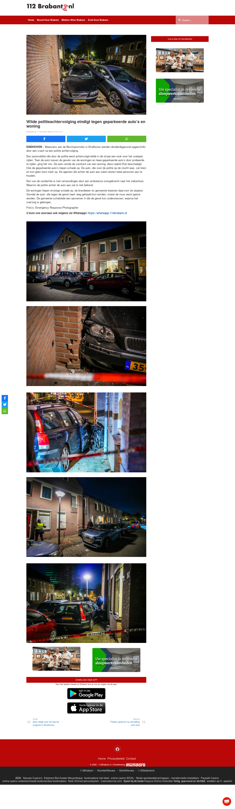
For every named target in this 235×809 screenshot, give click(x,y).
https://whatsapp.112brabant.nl (107, 213)
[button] (227, 801)
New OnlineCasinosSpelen (83, 781)
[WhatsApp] (126, 139)
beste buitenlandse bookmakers (48, 781)
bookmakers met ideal (96, 778)
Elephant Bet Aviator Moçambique (63, 778)
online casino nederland (16, 781)
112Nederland (146, 770)
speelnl (228, 781)
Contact (131, 758)
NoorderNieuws (106, 770)
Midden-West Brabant (73, 19)
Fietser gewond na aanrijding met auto (125, 722)
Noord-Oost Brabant (48, 19)
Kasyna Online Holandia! (158, 781)
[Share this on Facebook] (45, 139)
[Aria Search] (179, 19)
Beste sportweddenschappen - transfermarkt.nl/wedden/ (167, 778)
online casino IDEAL (122, 778)
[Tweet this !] (86, 139)
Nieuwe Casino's (32, 778)
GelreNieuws (126, 770)
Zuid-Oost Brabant (98, 19)
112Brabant (86, 770)
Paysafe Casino (210, 778)
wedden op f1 (214, 781)
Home (31, 19)
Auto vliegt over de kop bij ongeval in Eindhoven (46, 722)
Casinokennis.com (111, 781)
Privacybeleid (116, 758)
